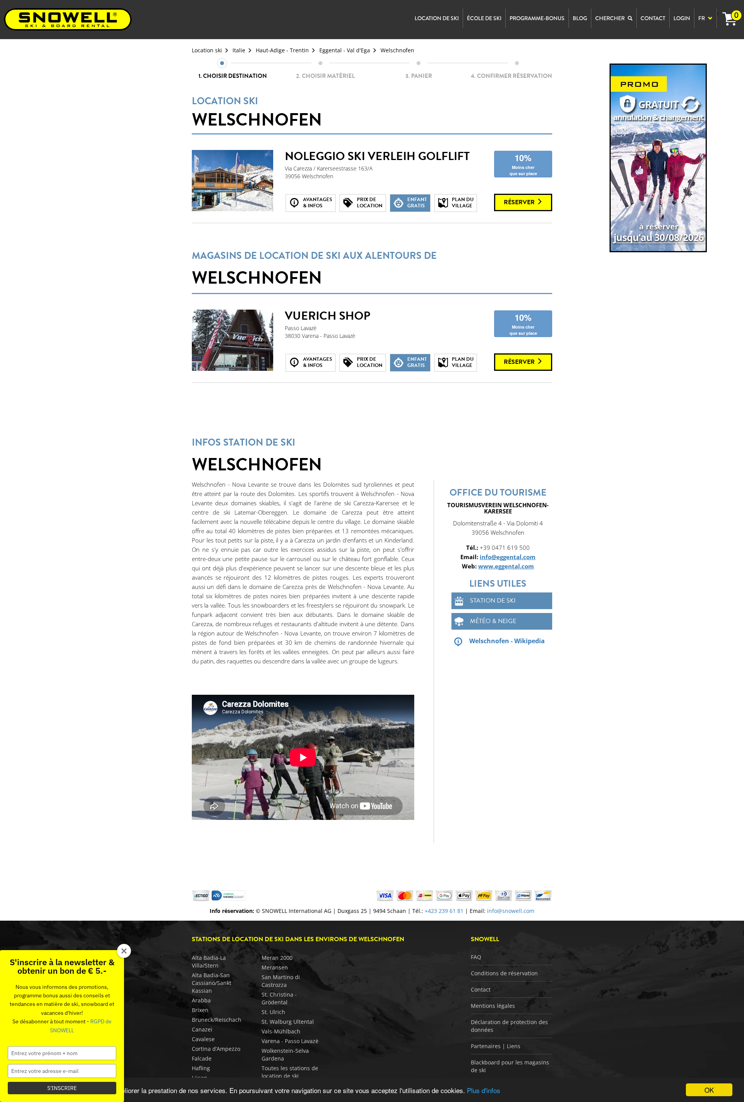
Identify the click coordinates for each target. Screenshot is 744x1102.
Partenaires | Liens (495, 1046)
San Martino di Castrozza (281, 980)
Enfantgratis (417, 203)
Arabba (201, 1000)
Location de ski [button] (437, 18)
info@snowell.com (510, 910)
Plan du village (463, 203)
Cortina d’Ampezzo (216, 1048)
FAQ (476, 957)
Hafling (201, 1068)
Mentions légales (493, 1005)
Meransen (275, 967)
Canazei (202, 1029)
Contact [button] (653, 18)
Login (681, 18)
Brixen (200, 1010)
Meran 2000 (277, 957)
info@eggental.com (508, 557)
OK (709, 1090)
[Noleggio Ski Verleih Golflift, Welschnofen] (232, 180)
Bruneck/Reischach (216, 1019)
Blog (580, 18)
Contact (481, 989)
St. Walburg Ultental (288, 1021)
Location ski (207, 50)
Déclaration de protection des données (509, 1025)
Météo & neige (493, 621)
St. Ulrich (273, 1012)
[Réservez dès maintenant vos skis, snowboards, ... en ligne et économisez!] (658, 157)
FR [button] (702, 18)
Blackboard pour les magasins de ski (510, 1066)
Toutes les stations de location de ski (290, 1072)
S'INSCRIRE (62, 1088)
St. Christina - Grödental (279, 998)
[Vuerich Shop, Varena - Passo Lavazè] (232, 340)
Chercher (610, 18)
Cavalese (203, 1039)
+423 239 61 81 (444, 910)
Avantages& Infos (317, 203)
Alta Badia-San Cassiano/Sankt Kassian (211, 982)
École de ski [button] (484, 18)
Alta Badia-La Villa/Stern (209, 961)
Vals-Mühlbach (281, 1031)
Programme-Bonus (537, 18)
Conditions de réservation (504, 973)
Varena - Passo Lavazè (290, 1041)
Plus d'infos (483, 1090)
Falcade (202, 1058)
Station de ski (493, 600)
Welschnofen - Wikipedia (507, 641)
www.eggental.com (506, 566)
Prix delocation (369, 203)
